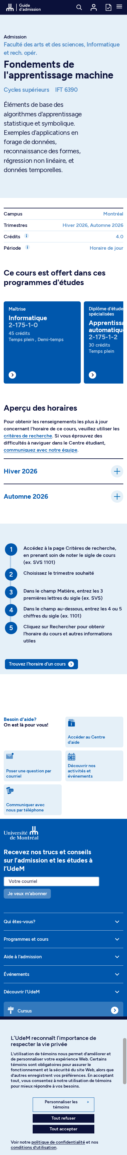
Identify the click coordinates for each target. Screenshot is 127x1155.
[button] (119, 7)
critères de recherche (28, 436)
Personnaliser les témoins (67, 1104)
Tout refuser (63, 1118)
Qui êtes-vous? (19, 921)
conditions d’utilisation (33, 1147)
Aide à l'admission (23, 956)
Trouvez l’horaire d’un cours (37, 664)
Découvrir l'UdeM (22, 991)
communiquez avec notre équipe (40, 450)
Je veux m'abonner (27, 893)
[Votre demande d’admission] (108, 7)
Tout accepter (63, 1129)
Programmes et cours (26, 939)
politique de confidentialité (58, 1142)
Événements (16, 974)
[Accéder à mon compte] (93, 7)
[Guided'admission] (63, 833)
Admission (15, 37)
